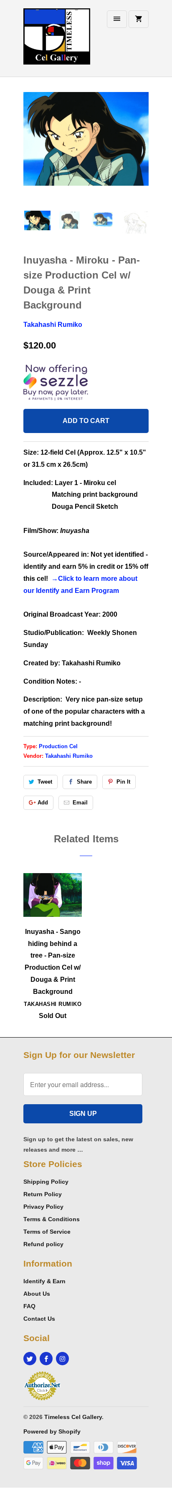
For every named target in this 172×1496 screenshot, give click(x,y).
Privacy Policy (43, 1206)
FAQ (29, 1306)
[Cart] (139, 19)
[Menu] (117, 19)
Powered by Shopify (52, 1431)
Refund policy (43, 1244)
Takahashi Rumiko (52, 324)
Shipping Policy (45, 1181)
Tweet (45, 782)
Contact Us (39, 1318)
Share (84, 782)
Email (80, 802)
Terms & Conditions (51, 1219)
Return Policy (42, 1194)
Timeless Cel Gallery (73, 1417)
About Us (36, 1293)
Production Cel (58, 746)
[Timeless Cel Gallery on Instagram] (62, 1358)
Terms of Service (47, 1231)
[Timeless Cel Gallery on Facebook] (46, 1358)
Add (43, 802)
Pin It (123, 782)
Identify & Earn (44, 1281)
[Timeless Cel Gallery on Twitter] (29, 1358)
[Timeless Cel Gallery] (56, 41)
